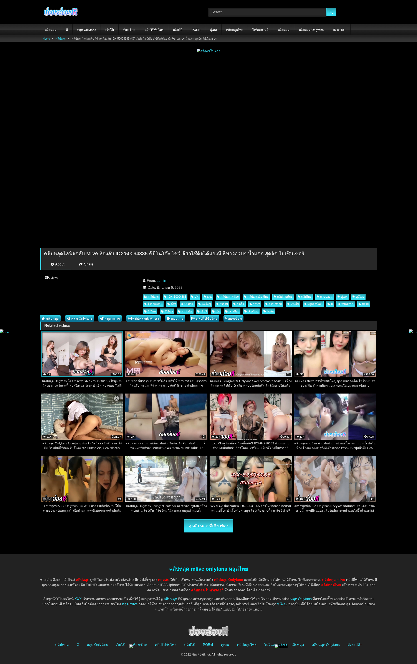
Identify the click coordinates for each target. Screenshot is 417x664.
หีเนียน (152, 311)
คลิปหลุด (50, 30)
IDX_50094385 (177, 296)
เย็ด (218, 311)
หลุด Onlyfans (86, 30)
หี (67, 30)
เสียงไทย (253, 311)
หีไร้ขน (169, 311)
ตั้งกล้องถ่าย (155, 304)
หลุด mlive (112, 318)
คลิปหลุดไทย (234, 30)
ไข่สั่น (270, 311)
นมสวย (188, 304)
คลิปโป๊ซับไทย (154, 30)
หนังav (282, 604)
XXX (78, 599)
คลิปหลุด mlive (229, 296)
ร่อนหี (256, 304)
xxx (209, 296)
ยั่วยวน (224, 304)
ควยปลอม (326, 296)
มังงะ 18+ (339, 30)
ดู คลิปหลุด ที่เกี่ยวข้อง (208, 526)
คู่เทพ (213, 30)
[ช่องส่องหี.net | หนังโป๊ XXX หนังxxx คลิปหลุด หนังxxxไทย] (59, 12)
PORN (196, 30)
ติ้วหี (173, 304)
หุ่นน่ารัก (187, 311)
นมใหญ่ (206, 304)
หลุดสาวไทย (315, 304)
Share (88, 264)
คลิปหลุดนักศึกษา (145, 318)
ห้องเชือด (129, 30)
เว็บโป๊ (109, 30)
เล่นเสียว (234, 311)
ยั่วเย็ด (240, 304)
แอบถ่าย (177, 318)
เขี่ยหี (204, 311)
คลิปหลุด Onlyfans (311, 30)
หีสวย (365, 304)
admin (161, 280)
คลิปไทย (306, 296)
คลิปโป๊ (177, 30)
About (59, 264)
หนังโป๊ (295, 304)
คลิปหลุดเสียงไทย (257, 296)
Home (46, 38)
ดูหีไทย (360, 296)
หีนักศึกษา (347, 304)
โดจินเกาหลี (260, 30)
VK (197, 296)
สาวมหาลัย (275, 304)
